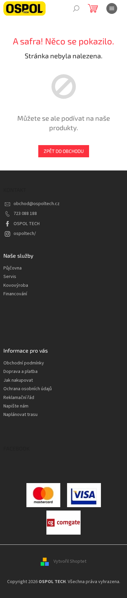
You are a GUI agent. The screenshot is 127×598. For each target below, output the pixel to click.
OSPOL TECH (27, 223)
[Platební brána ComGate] (43, 495)
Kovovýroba (15, 285)
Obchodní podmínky (23, 363)
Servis (9, 277)
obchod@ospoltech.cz (37, 203)
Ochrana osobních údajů (27, 389)
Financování (15, 294)
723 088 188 (25, 213)
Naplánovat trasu (20, 415)
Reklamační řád (18, 398)
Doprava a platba (20, 371)
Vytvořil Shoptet (70, 561)
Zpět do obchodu (64, 151)
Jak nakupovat (18, 380)
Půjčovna (12, 268)
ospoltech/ (25, 233)
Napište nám (15, 406)
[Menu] (112, 8)
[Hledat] (76, 8)
